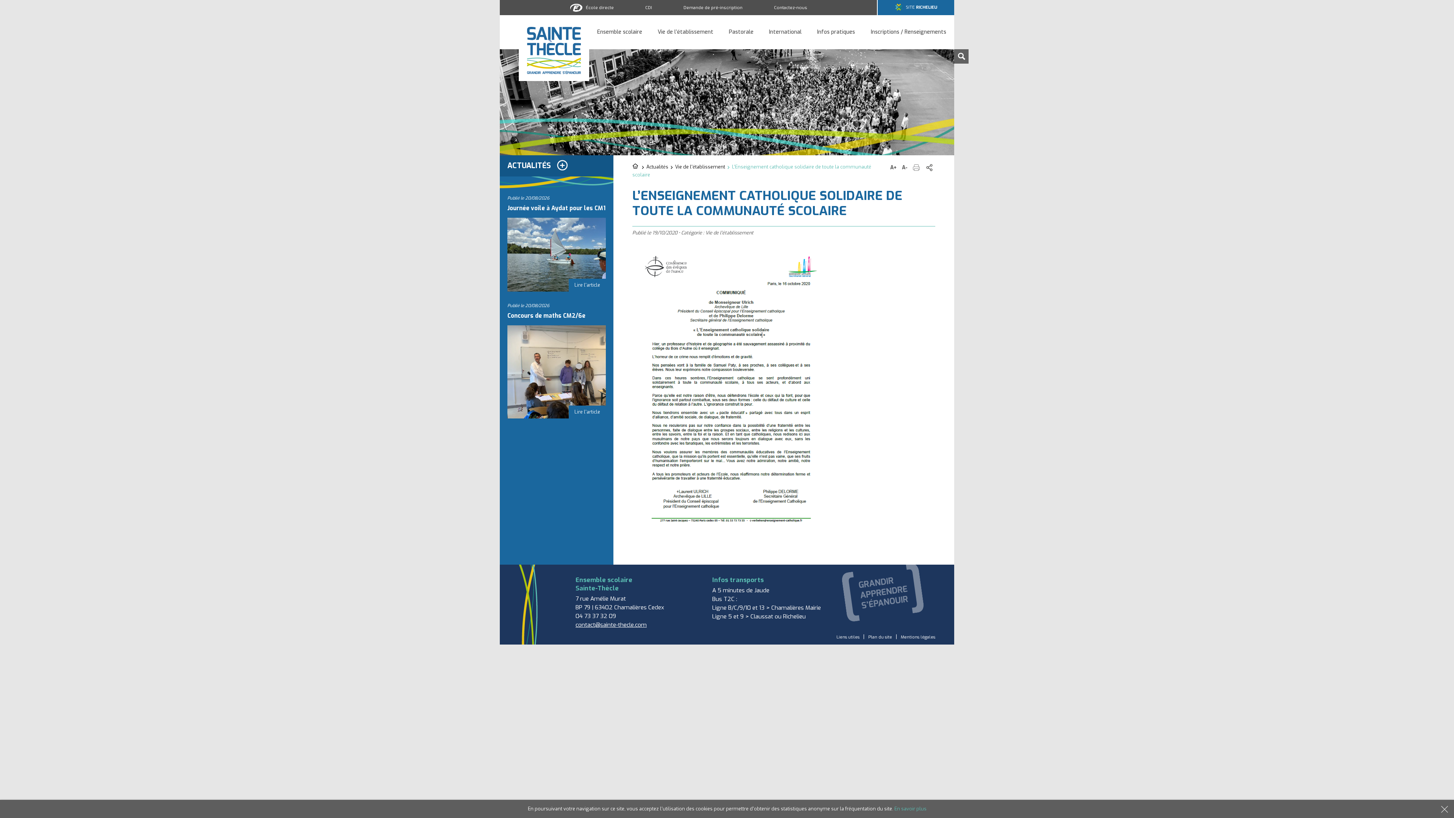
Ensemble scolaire (619, 32)
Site (921, 7)
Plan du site (880, 637)
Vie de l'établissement (700, 167)
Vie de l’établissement (685, 32)
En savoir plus (910, 809)
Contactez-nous (790, 8)
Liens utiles (848, 637)
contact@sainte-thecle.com (611, 625)
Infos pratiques (836, 32)
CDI (648, 8)
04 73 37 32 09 (596, 616)
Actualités (657, 167)
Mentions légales (918, 637)
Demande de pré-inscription (713, 8)
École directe (600, 8)
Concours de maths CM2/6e (546, 316)
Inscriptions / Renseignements (908, 32)
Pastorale (741, 32)
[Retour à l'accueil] (636, 166)
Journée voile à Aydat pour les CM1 (556, 208)
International (785, 32)
